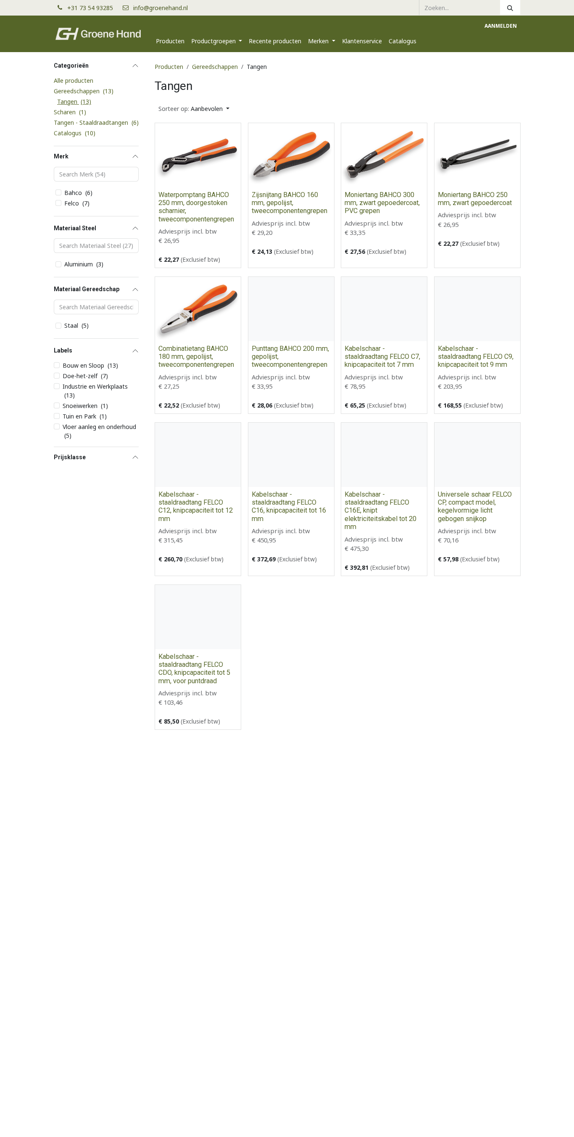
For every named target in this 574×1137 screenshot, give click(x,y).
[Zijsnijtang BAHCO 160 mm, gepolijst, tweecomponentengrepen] (291, 155)
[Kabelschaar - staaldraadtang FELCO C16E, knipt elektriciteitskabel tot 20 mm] (384, 455)
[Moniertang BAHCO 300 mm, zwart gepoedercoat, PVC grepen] (384, 155)
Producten (169, 67)
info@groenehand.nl (160, 8)
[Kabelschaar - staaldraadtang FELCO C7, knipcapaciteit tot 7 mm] (384, 309)
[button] (194, 108)
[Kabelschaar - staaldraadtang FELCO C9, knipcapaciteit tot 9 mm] (477, 309)
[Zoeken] (510, 7)
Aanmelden (500, 25)
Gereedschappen (215, 67)
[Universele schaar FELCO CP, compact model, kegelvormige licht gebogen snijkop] (477, 455)
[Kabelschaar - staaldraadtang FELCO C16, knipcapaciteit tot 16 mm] (291, 455)
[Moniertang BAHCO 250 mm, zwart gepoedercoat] (477, 155)
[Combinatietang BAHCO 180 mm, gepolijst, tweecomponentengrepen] (198, 309)
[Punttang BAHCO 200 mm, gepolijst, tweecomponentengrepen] (291, 309)
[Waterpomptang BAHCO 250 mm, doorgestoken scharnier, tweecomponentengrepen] (198, 155)
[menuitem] (170, 41)
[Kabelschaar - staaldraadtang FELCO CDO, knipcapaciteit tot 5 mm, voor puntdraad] (198, 617)
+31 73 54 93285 (93, 8)
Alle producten (73, 80)
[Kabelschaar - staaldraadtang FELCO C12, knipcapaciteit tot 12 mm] (198, 455)
